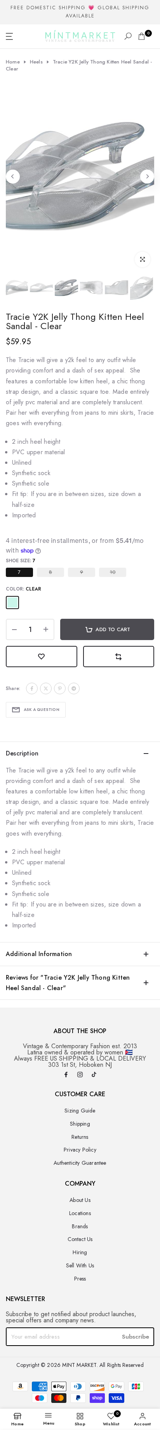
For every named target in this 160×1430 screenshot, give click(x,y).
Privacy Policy (80, 1150)
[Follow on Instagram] (80, 1075)
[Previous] (13, 177)
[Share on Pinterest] (60, 688)
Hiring (80, 1252)
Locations (80, 1213)
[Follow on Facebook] (66, 1075)
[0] (141, 36)
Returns (79, 1137)
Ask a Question (41, 709)
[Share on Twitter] (46, 688)
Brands (80, 1226)
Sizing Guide (79, 1110)
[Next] (147, 177)
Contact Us (80, 1239)
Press (80, 1278)
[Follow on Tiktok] (94, 1075)
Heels (36, 61)
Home (13, 61)
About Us (80, 1200)
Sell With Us (80, 1265)
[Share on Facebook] (32, 688)
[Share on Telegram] (74, 688)
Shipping (80, 1124)
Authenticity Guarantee (80, 1163)
